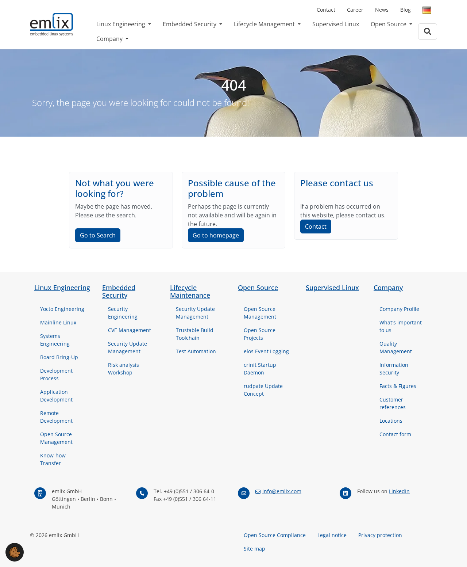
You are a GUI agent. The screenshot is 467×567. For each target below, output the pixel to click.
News (382, 9)
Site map (254, 548)
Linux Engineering (121, 24)
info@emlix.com (281, 491)
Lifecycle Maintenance (190, 291)
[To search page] (427, 31)
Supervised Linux (335, 24)
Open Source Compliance (275, 535)
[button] (14, 552)
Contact (326, 9)
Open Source (389, 24)
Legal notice (332, 535)
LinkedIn (399, 491)
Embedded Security (190, 24)
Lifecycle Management (265, 24)
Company (110, 39)
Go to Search (98, 235)
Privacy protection (380, 535)
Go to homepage (216, 235)
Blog (405, 9)
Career (355, 9)
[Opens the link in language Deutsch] (427, 10)
